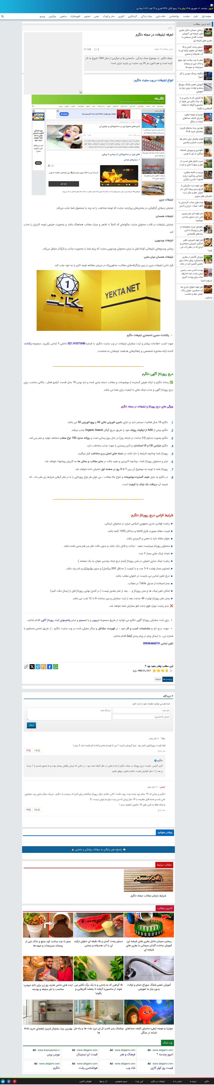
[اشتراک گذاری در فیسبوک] (49, 666)
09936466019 (151, 643)
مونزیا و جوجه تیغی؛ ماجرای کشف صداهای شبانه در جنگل (149, 1030)
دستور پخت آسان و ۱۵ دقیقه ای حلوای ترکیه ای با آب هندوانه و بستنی (98, 943)
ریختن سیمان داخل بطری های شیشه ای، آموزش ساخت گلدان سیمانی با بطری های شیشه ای (149, 945)
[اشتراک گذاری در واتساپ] (55, 666)
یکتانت (28, 344)
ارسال (31, 725)
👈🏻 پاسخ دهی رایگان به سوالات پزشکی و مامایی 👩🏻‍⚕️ (98, 850)
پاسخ (160, 751)
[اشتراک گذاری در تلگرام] (37, 666)
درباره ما (193, 1081)
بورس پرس (53, 1054)
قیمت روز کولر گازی (162, 1068)
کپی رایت (139, 1081)
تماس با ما (177, 1081)
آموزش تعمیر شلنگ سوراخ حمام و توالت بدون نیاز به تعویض (149, 987)
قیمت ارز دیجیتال (86, 1054)
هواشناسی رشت (88, 1068)
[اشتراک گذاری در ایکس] (32, 666)
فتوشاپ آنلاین (85, 1081)
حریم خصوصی (121, 1081)
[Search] (2, 16)
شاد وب (130, 1068)
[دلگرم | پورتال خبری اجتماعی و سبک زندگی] (209, 6)
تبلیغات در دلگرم (158, 1081)
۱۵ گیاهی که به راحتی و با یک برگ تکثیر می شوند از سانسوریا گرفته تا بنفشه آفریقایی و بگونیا (99, 989)
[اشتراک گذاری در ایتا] (43, 666)
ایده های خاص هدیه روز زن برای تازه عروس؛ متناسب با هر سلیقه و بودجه (48, 987)
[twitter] (3, 1081)
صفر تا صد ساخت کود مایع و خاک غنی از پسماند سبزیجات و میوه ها (48, 943)
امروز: (210, 8)
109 (88, 49)
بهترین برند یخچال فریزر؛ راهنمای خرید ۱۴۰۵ (48, 1029)
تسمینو (82, 620)
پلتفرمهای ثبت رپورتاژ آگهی (55, 620)
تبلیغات (158, 679)
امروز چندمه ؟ (165, 1054)
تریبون (95, 620)
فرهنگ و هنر (127, 1054)
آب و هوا (103, 1081)
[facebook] (9, 1081)
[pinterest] (15, 1081)
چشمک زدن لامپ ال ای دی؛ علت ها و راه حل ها (99, 1030)
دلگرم (56, 1068)
